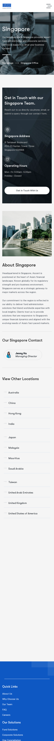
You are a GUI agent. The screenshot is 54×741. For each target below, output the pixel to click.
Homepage (7, 63)
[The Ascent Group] (6, 6)
